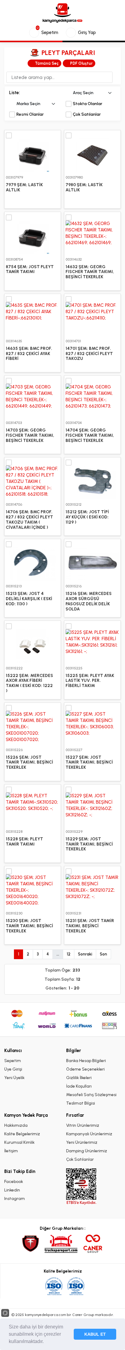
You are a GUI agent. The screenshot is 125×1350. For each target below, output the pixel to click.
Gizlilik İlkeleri (79, 1077)
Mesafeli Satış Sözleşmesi (91, 1094)
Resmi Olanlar (30, 114)
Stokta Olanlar (87, 104)
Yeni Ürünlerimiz (81, 1142)
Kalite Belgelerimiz (22, 1133)
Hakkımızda (16, 1125)
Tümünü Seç (47, 63)
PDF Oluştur (81, 63)
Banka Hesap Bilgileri (86, 1060)
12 (68, 954)
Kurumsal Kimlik (19, 1142)
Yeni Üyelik (14, 1077)
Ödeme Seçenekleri (85, 1069)
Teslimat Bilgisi (80, 1103)
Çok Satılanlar (87, 114)
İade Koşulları (79, 1086)
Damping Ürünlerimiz (86, 1150)
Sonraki (85, 954)
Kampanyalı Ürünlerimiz (89, 1133)
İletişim (11, 1150)
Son (103, 954)
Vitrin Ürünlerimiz (82, 1125)
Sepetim (12, 1060)
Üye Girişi (13, 1069)
